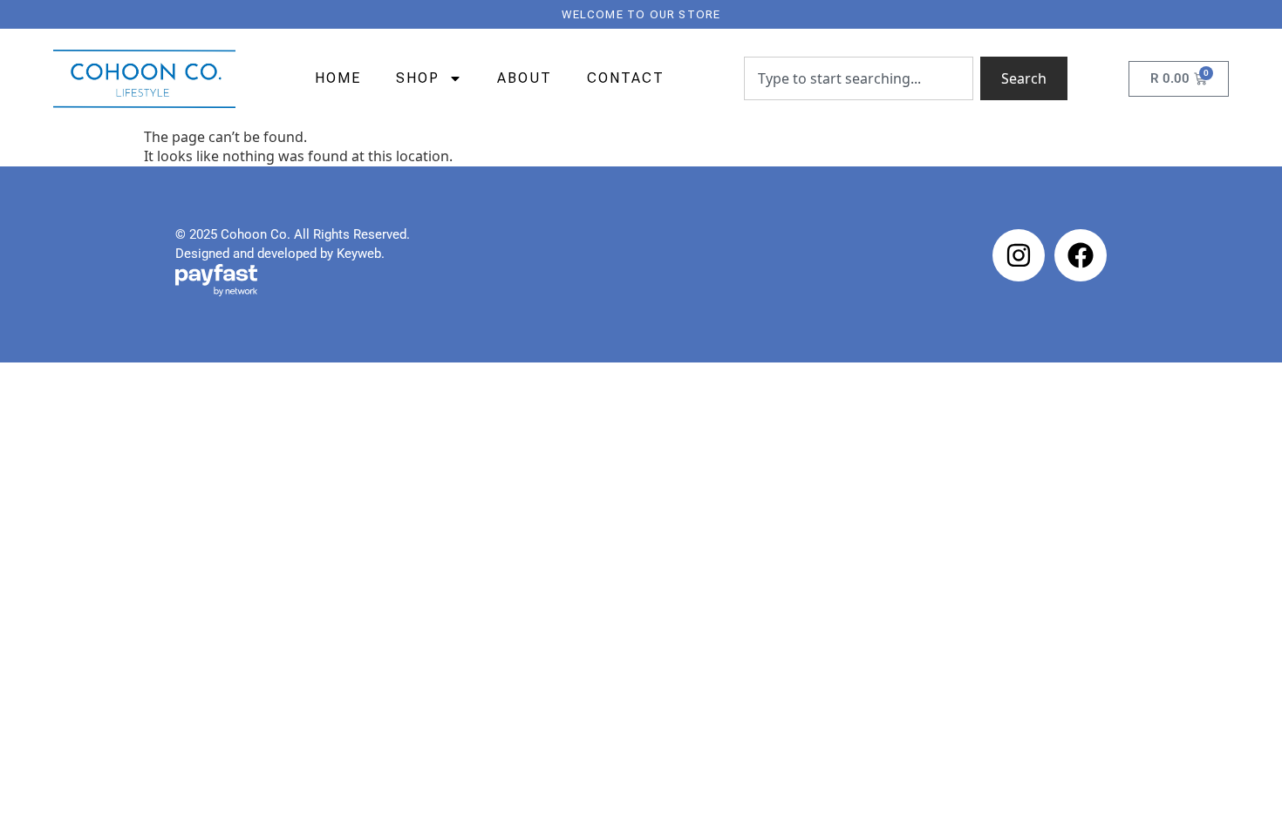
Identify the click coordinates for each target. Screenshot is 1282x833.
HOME (338, 78)
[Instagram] (1018, 255)
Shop (418, 78)
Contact (626, 78)
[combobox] (858, 78)
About (524, 78)
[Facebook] (1080, 255)
